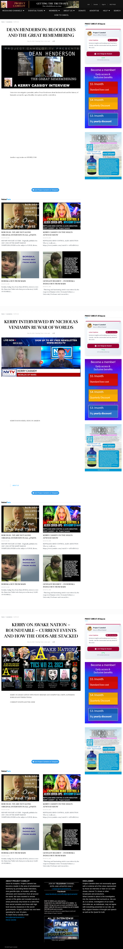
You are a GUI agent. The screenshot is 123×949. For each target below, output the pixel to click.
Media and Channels (12, 10)
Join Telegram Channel (104, 54)
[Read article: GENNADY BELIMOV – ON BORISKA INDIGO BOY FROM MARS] (62, 264)
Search (117, 10)
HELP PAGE (113, 4)
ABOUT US (68, 10)
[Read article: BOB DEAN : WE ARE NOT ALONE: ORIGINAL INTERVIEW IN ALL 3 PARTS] (20, 216)
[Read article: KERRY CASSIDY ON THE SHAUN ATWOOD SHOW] (62, 216)
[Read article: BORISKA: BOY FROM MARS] (20, 264)
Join (88, 4)
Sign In (104, 4)
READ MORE (11, 920)
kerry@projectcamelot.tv (15, 917)
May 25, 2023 (30, 41)
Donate (96, 4)
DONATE (82, 10)
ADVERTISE (94, 10)
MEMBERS (53, 10)
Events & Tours (35, 10)
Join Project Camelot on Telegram (46, 190)
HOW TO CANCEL (61, 15)
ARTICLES (16, 22)
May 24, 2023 (30, 642)
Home (2, 22)
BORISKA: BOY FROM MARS (13, 281)
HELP (105, 10)
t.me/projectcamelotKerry (61, 889)
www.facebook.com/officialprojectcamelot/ (61, 894)
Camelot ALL (9, 22)
